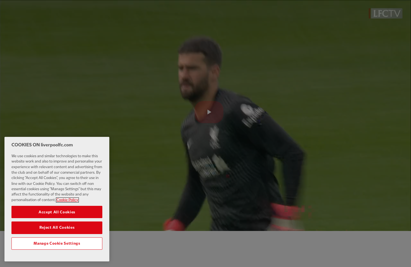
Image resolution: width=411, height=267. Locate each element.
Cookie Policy (67, 200)
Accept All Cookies (57, 212)
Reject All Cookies (57, 228)
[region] (56, 199)
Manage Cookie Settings (57, 243)
